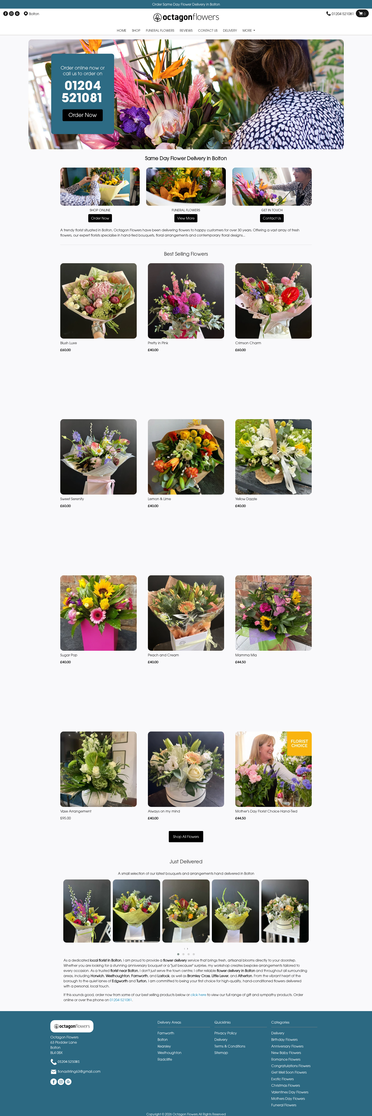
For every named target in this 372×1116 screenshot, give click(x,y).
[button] (178, 954)
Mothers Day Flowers (288, 1098)
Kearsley (164, 1046)
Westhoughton (169, 1053)
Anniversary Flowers (287, 1046)
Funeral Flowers (160, 30)
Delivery (230, 30)
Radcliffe (165, 1059)
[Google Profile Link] (17, 14)
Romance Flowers (285, 1059)
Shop (136, 30)
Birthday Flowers (284, 1039)
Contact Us (207, 30)
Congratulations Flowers (290, 1066)
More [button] (248, 30)
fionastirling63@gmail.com (79, 1071)
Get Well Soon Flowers (289, 1072)
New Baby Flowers (286, 1053)
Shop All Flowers (186, 836)
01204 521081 (343, 14)
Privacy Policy (225, 1033)
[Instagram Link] (11, 14)
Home (121, 30)
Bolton (163, 1039)
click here (198, 995)
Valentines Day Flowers (289, 1092)
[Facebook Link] (5, 14)
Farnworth (166, 1033)
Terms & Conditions (229, 1046)
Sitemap (221, 1053)
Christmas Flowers (285, 1085)
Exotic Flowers (282, 1079)
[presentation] (184, 948)
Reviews (186, 30)
